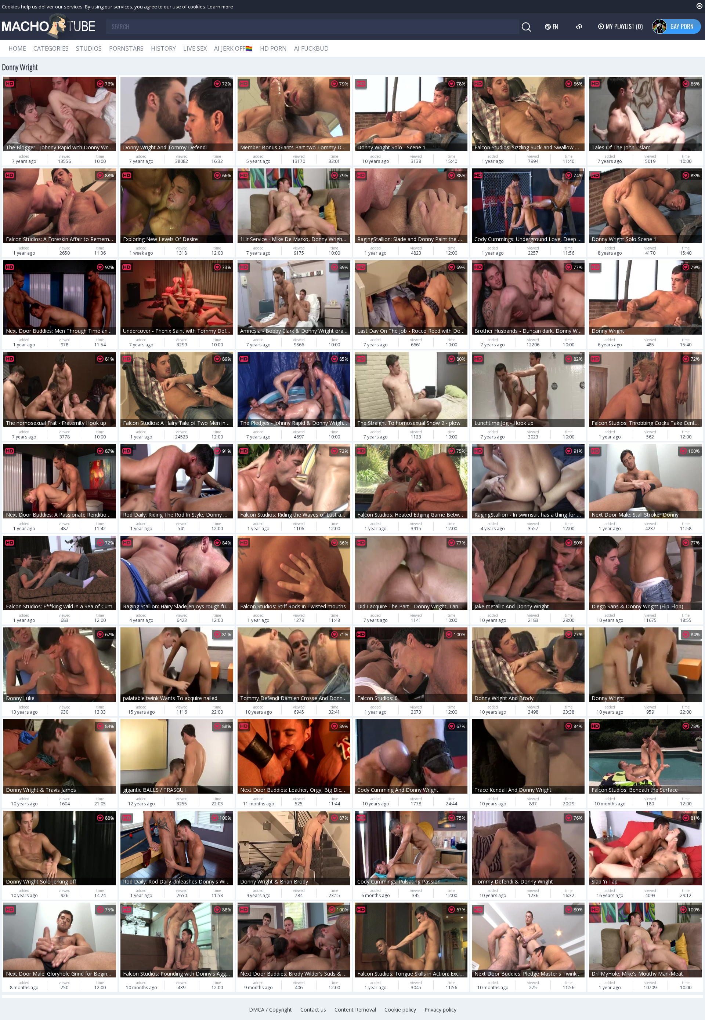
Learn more (220, 6)
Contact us (313, 1009)
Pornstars (126, 48)
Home (17, 48)
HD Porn (273, 48)
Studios (89, 48)
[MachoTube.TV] (48, 26)
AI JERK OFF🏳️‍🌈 (233, 48)
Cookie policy (400, 1009)
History (163, 48)
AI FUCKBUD (311, 48)
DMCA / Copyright (270, 1009)
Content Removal (355, 1009)
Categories (51, 48)
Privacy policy (440, 1009)
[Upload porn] (580, 26)
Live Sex (195, 48)
